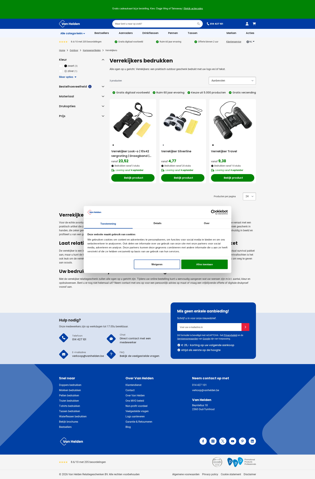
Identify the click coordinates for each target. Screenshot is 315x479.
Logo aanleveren (135, 416)
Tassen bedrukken (69, 411)
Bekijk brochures (68, 421)
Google (206, 338)
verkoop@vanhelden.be (205, 390)
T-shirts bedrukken (69, 406)
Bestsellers (65, 427)
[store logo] (107, 441)
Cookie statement (231, 474)
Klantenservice (233, 41)
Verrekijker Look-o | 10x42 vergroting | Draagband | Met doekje (130, 153)
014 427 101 (216, 23)
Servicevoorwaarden (187, 338)
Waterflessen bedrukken (73, 416)
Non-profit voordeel (136, 406)
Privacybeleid (230, 335)
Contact (130, 390)
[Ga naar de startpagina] (69, 23)
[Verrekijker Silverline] (182, 120)
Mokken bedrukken (70, 390)
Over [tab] (207, 223)
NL (250, 41)
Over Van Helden (135, 395)
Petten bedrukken (69, 395)
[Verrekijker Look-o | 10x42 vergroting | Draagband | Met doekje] (132, 120)
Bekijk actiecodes (193, 8)
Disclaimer (250, 474)
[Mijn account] (247, 23)
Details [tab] (158, 223)
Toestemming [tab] (108, 223)
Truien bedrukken (69, 400)
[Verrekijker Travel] (232, 120)
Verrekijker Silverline (176, 151)
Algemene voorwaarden (186, 474)
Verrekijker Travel (224, 151)
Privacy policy (210, 474)
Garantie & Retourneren (139, 421)
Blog (128, 427)
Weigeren (156, 264)
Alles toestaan (204, 264)
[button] (102, 59)
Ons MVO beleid (135, 400)
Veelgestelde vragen (137, 411)
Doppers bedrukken (70, 385)
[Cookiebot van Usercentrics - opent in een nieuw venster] (213, 212)
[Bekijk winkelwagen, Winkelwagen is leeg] (254, 23)
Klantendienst (133, 385)
